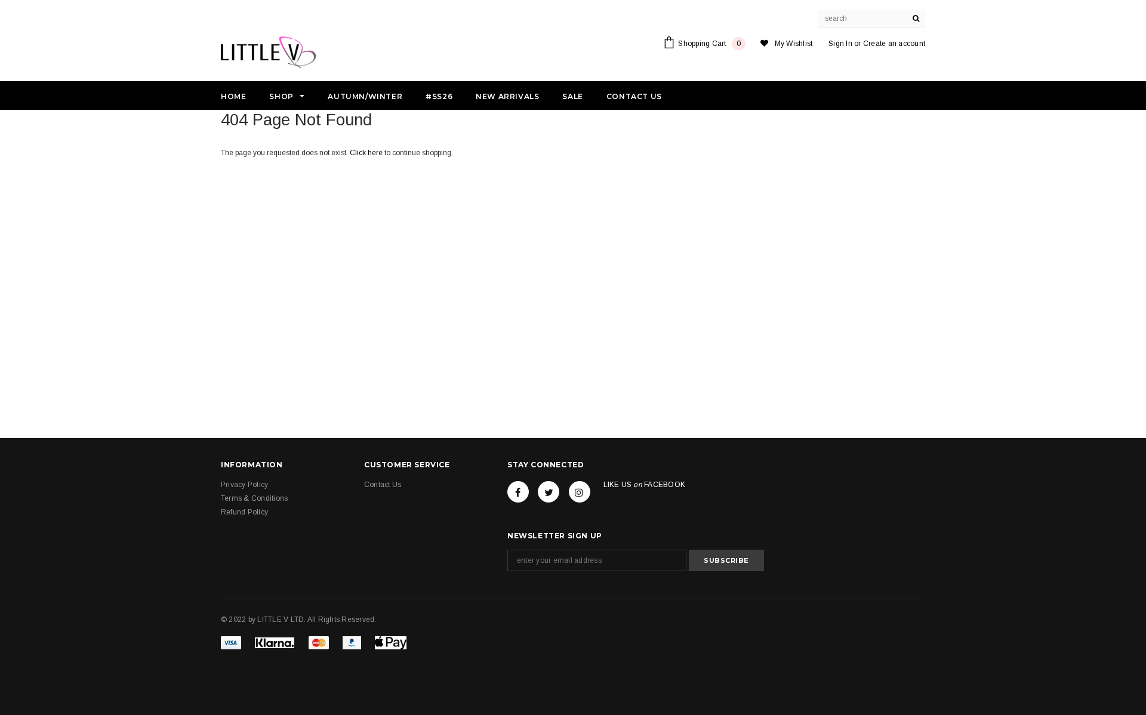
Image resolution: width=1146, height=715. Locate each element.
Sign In (840, 43)
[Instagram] (579, 492)
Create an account (894, 43)
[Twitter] (548, 492)
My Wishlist (794, 43)
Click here (367, 153)
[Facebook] (518, 492)
